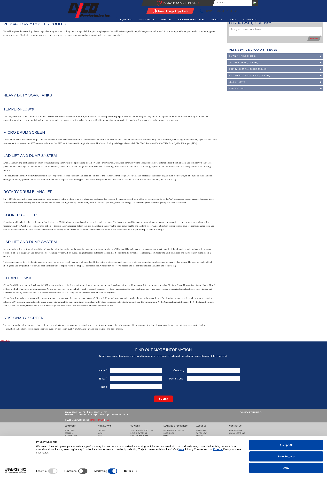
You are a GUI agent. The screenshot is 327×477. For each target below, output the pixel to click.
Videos (232, 19)
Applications (146, 19)
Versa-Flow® (236, 88)
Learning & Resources (191, 19)
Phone (103, 386)
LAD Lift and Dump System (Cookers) (249, 75)
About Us (216, 19)
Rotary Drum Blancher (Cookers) (248, 69)
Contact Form (235, 430)
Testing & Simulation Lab (141, 430)
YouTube (255, 11)
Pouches (101, 430)
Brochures (169, 433)
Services (166, 19)
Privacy (100, 420)
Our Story (201, 430)
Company (178, 370)
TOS (107, 420)
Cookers (69, 433)
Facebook (243, 11)
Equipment (126, 19)
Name (103, 370)
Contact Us (249, 19)
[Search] (255, 3)
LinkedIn (249, 11)
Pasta (100, 433)
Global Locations (237, 433)
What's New (201, 433)
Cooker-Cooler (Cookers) (243, 63)
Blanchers (69, 430)
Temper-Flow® (237, 82)
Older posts (5, 340)
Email (103, 378)
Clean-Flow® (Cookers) (242, 56)
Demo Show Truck (138, 433)
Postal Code (176, 378)
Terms (92, 420)
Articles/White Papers (174, 430)
